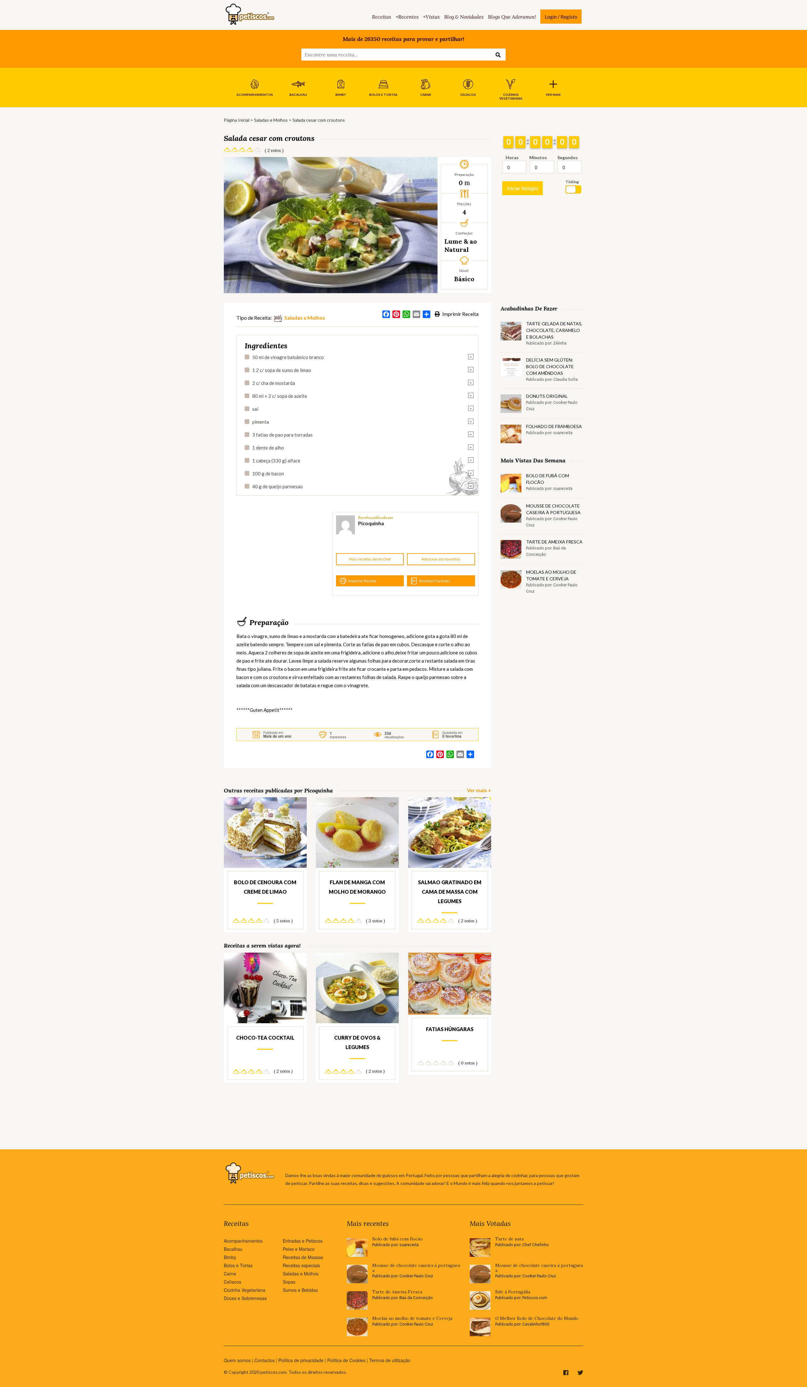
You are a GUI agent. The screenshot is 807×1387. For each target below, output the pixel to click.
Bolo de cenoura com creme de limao (265, 887)
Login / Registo (561, 17)
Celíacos (232, 1282)
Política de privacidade (300, 1360)
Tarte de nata (509, 1239)
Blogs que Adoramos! (512, 17)
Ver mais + (479, 790)
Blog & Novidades (464, 17)
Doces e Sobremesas (245, 1298)
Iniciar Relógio (522, 188)
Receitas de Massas (303, 1257)
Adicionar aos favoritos (440, 559)
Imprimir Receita (460, 314)
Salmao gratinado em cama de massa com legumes (449, 891)
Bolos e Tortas (238, 1265)
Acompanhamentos (243, 1241)
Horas (512, 157)
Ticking (572, 181)
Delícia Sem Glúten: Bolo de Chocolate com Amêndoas (550, 366)
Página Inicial (236, 120)
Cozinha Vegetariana (244, 1290)
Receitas (381, 17)
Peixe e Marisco (299, 1249)
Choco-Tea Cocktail (265, 1038)
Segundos (567, 157)
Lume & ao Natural (460, 245)
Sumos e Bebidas (300, 1290)
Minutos (538, 157)
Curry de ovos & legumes (357, 1042)
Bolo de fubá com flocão (547, 479)
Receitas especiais (301, 1265)
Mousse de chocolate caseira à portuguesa (553, 509)
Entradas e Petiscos (302, 1241)
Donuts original (547, 396)
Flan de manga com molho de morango (357, 887)
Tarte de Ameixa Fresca (554, 541)
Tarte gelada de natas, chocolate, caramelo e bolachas (554, 330)
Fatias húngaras (449, 1029)
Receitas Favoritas (434, 580)
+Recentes (407, 17)
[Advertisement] (283, 553)
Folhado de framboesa (554, 426)
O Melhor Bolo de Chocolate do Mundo (536, 1318)
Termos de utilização (389, 1360)
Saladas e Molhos (271, 120)
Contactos (264, 1360)
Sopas (289, 1282)
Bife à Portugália (512, 1292)
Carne (230, 1273)
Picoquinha (371, 523)
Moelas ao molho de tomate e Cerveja (551, 575)
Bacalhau (233, 1249)
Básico (464, 279)
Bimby (230, 1257)
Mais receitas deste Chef (370, 559)
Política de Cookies (346, 1360)
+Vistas (431, 17)
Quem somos (237, 1360)
